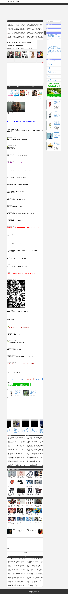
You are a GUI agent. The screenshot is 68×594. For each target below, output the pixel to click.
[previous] (8, 57)
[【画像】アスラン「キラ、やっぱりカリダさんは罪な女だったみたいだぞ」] (29, 510)
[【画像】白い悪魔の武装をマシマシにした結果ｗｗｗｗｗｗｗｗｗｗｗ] (29, 473)
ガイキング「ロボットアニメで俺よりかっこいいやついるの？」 (38, 514)
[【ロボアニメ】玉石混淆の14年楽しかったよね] (29, 501)
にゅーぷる (48, 76)
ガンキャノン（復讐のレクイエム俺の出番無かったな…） (11, 486)
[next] (42, 57)
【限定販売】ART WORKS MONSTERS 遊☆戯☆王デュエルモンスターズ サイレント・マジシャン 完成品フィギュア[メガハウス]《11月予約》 (57, 135)
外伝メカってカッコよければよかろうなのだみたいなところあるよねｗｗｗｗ (20, 523)
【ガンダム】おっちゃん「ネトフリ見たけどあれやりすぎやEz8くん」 (38, 486)
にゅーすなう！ (49, 75)
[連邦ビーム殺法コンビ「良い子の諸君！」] (38, 490)
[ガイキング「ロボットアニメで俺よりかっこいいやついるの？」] (38, 510)
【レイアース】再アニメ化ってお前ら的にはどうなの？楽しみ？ (29, 523)
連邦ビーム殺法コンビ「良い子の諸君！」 (37, 494)
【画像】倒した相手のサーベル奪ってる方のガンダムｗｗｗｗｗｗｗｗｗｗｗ (11, 477)
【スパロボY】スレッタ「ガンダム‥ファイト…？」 (11, 514)
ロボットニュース (14, 1)
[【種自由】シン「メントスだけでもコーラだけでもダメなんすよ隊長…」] (11, 519)
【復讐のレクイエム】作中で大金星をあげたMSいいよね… (29, 494)
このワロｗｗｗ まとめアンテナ (52, 72)
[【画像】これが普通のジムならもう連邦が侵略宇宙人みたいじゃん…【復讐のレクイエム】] (11, 490)
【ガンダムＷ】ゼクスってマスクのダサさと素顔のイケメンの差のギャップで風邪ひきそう (54, 42)
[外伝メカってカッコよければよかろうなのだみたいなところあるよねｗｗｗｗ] (20, 519)
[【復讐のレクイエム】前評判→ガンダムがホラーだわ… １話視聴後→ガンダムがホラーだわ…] (38, 379)
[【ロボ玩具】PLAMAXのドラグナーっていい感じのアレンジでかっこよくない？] (20, 510)
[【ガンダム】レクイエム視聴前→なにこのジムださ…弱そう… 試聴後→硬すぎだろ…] (20, 473)
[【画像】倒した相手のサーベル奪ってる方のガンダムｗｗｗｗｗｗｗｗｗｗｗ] (11, 473)
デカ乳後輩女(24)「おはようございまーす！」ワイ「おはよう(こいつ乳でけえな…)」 (19, 48)
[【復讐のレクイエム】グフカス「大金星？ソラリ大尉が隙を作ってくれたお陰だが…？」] (29, 482)
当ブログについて (18, 3)
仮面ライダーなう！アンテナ (51, 80)
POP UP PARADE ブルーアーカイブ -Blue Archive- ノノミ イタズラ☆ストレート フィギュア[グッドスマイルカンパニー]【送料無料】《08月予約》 (57, 124)
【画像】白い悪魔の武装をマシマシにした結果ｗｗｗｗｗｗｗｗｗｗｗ (29, 477)
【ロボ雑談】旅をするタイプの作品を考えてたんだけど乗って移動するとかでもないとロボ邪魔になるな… (54, 51)
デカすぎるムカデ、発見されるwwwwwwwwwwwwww (15, 45)
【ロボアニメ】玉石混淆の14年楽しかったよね (29, 505)
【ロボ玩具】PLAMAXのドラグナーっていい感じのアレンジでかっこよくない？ (20, 514)
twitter (24, 3)
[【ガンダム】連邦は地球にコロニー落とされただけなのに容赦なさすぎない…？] (38, 501)
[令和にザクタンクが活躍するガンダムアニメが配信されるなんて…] (20, 482)
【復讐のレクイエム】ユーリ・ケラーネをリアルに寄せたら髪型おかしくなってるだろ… (38, 477)
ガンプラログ (49, 71)
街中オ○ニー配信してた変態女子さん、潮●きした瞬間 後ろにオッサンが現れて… (19, 42)
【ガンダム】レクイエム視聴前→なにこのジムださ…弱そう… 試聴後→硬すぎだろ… (20, 477)
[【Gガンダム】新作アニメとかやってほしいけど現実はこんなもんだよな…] (11, 501)
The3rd (48, 63)
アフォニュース (49, 64)
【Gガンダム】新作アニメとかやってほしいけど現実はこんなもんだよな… (11, 506)
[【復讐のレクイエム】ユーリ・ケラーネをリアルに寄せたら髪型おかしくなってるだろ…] (38, 473)
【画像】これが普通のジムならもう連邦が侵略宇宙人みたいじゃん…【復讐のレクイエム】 (11, 495)
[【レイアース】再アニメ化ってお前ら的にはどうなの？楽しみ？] (29, 519)
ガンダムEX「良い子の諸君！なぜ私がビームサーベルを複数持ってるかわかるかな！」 (20, 495)
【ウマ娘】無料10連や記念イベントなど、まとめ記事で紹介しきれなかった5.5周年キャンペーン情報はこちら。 (22, 40)
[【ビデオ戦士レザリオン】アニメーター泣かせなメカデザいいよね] (20, 501)
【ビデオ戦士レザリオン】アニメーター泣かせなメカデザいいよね (20, 505)
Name (8, 548)
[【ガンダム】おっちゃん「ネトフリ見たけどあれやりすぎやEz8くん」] (38, 482)
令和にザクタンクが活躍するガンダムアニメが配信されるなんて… (20, 486)
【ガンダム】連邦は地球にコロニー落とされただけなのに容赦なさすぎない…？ (38, 506)
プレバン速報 (49, 79)
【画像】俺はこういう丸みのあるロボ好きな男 (38, 522)
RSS (12, 3)
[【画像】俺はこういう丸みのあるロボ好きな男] (38, 519)
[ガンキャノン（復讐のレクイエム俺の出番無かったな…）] (11, 482)
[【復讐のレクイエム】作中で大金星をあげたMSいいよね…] (29, 490)
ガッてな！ (48, 68)
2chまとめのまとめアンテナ (51, 60)
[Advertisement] (34, 12)
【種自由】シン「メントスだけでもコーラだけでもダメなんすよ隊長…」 (11, 523)
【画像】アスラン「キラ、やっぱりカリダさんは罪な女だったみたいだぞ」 (29, 514)
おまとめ (48, 67)
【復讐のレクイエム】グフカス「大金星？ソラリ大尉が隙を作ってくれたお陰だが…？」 (29, 486)
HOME (9, 3)
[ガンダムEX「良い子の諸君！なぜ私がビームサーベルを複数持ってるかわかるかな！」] (20, 490)
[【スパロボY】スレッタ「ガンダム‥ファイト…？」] (11, 510)
